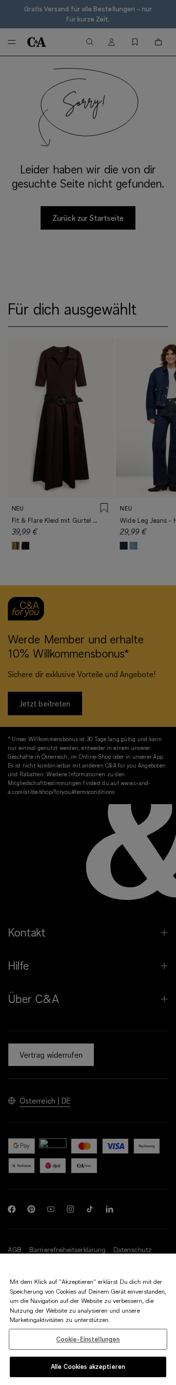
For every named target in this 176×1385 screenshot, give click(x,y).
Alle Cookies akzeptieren (88, 1366)
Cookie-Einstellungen (88, 1339)
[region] (88, 1319)
